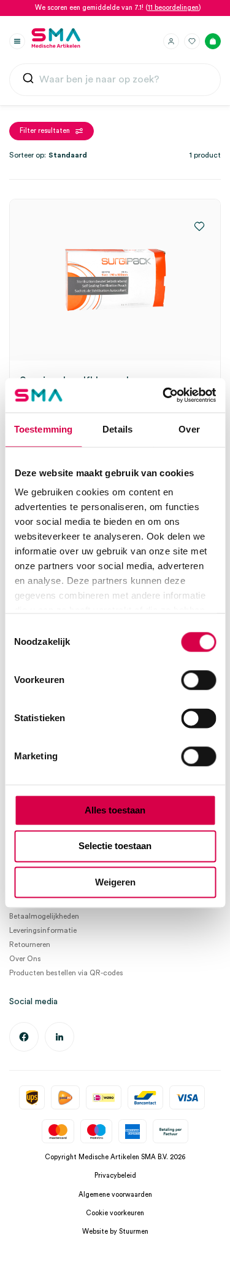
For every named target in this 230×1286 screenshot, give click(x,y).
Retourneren (29, 944)
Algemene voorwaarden (115, 1194)
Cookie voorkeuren (115, 1213)
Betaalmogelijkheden (44, 916)
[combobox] (115, 80)
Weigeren (115, 882)
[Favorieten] (192, 41)
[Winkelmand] (213, 41)
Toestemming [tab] (43, 429)
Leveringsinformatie (43, 930)
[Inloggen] (171, 41)
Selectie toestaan (115, 846)
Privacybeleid (115, 1175)
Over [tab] (188, 429)
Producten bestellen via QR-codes (66, 972)
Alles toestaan (115, 810)
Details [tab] (117, 429)
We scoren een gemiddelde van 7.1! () (118, 7)
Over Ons (25, 958)
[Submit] (28, 81)
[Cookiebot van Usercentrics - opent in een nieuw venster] (164, 395)
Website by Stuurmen (115, 1231)
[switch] (198, 680)
